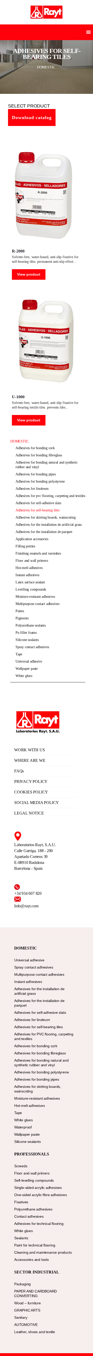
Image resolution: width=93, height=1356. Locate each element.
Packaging (22, 1284)
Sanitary (20, 1317)
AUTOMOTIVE (26, 1325)
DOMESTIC (46, 67)
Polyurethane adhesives (33, 1209)
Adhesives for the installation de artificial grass (49, 525)
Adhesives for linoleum (32, 489)
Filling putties (25, 546)
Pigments (22, 618)
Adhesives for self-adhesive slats (38, 503)
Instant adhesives (27, 575)
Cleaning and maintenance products (43, 1252)
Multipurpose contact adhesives (37, 604)
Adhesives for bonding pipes (36, 474)
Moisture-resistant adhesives (35, 597)
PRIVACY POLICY (31, 781)
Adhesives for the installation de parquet (44, 532)
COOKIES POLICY (31, 792)
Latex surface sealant (30, 582)
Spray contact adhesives (32, 647)
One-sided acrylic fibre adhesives (40, 1195)
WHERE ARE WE (29, 760)
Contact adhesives (29, 1216)
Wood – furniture (27, 1303)
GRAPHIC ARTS (27, 1310)
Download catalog (32, 117)
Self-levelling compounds (34, 1180)
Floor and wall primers (32, 561)
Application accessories (32, 539)
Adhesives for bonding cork (35, 448)
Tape (19, 654)
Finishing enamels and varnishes (38, 553)
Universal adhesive (29, 661)
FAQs (19, 771)
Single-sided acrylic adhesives (38, 1188)
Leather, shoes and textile (34, 1332)
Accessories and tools (31, 1260)
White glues (24, 676)
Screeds (20, 1166)
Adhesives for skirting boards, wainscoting (46, 517)
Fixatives (21, 1202)
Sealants (21, 1238)
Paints (20, 611)
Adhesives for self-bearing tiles (37, 510)
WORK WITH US (29, 750)
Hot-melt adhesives (29, 568)
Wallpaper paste (27, 669)
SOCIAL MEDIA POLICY (36, 802)
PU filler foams (26, 633)
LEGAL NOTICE (29, 813)
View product (28, 274)
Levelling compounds (31, 589)
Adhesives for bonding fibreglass (39, 455)
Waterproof (23, 1127)
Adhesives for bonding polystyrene (40, 481)
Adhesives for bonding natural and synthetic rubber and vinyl (47, 464)
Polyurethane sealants (31, 625)
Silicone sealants (27, 640)
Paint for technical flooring (34, 1245)
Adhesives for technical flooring (39, 1224)
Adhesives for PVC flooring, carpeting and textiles (50, 496)
